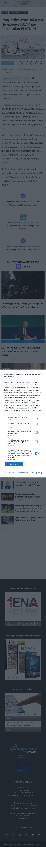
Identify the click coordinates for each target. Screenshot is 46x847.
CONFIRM (14, 464)
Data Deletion (9, 473)
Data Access (23, 473)
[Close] (41, 374)
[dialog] (23, 423)
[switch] (37, 424)
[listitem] (23, 418)
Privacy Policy (37, 473)
